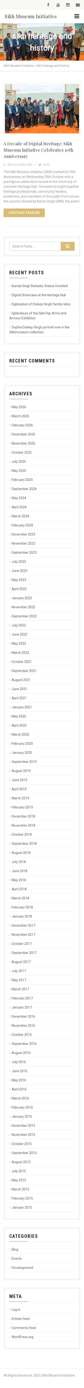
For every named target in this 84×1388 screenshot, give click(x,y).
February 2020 (22, 743)
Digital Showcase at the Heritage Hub (39, 295)
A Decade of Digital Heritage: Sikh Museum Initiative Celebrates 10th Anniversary (39, 150)
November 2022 (23, 607)
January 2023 (22, 598)
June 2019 (19, 780)
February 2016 (22, 1107)
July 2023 (19, 562)
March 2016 (20, 1098)
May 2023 (19, 580)
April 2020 (19, 725)
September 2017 (24, 953)
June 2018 (19, 871)
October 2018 (22, 834)
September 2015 (24, 1153)
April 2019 (19, 789)
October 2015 (22, 1144)
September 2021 (24, 671)
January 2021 (22, 707)
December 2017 (23, 925)
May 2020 (19, 716)
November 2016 (23, 1025)
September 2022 (24, 616)
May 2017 (19, 980)
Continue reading (24, 213)
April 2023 (19, 589)
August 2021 (21, 680)
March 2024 (20, 516)
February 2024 (22, 525)
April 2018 (19, 889)
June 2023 (19, 571)
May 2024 (19, 498)
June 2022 (19, 634)
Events (17, 1258)
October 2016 (22, 1035)
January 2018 (22, 916)
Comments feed (24, 1328)
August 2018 (21, 853)
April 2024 (19, 507)
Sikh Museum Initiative (31, 16)
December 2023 (23, 534)
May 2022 (19, 643)
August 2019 (21, 771)
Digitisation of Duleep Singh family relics (41, 304)
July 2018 (19, 862)
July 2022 (19, 625)
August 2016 (21, 1053)
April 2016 (19, 1089)
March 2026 (20, 416)
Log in (16, 1309)
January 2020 (22, 753)
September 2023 (24, 552)
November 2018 (23, 825)
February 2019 (22, 807)
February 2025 (22, 480)
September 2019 (24, 762)
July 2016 (19, 1062)
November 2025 (23, 443)
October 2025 (22, 452)
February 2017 (22, 998)
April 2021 (19, 698)
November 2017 (23, 934)
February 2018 (22, 907)
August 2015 (21, 1162)
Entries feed (21, 1319)
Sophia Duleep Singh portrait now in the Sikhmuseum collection (39, 329)
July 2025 (19, 461)
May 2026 (19, 407)
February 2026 (22, 425)
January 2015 (22, 1207)
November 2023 (23, 543)
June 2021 (19, 689)
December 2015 (23, 1125)
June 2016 (19, 1071)
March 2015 (20, 1189)
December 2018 (23, 816)
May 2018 (19, 880)
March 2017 (20, 989)
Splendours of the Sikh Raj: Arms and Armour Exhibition (37, 315)
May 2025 (19, 471)
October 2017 (22, 944)
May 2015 (19, 1180)
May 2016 (19, 1080)
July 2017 (19, 971)
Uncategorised (22, 1268)
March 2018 (20, 898)
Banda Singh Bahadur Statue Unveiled (40, 286)
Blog (46, 164)
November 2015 (23, 1135)
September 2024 (24, 489)
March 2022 (20, 652)
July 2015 (19, 1171)
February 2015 (22, 1198)
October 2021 (22, 662)
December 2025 (23, 434)
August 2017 (21, 962)
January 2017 (22, 1007)
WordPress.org (22, 1337)
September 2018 (24, 843)
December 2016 (23, 1016)
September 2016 (24, 1044)
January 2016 (22, 1116)
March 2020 (20, 734)
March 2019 (20, 798)
